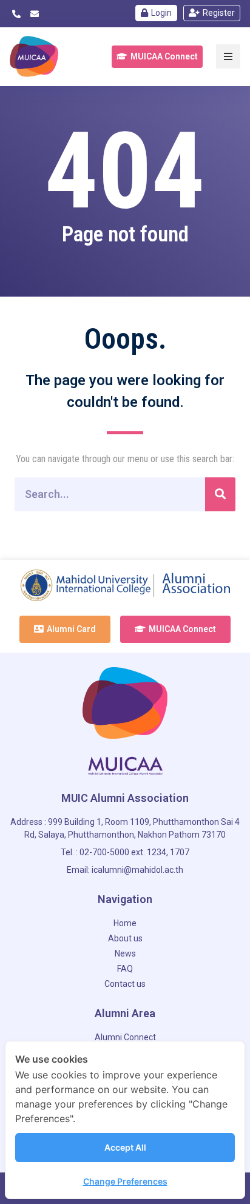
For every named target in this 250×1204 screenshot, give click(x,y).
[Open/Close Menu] (228, 56)
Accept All (125, 1147)
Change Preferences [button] (125, 1181)
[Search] (220, 494)
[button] (157, 56)
